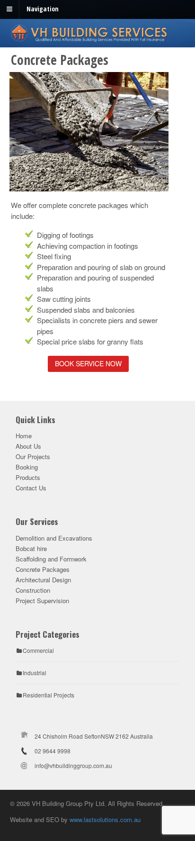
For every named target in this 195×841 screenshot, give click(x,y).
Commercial (38, 650)
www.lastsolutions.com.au (105, 819)
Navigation (43, 8)
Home (24, 435)
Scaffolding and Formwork (51, 558)
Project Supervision (42, 600)
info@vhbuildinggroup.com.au (73, 765)
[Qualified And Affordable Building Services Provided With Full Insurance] (98, 37)
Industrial (34, 673)
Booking (27, 466)
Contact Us (31, 487)
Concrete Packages (43, 569)
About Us (28, 446)
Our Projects (33, 456)
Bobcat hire (31, 548)
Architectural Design (43, 579)
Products (28, 477)
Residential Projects (48, 695)
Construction (33, 590)
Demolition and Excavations (54, 538)
